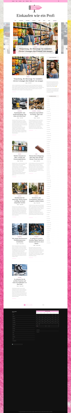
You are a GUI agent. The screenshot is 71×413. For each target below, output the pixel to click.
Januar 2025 (48, 131)
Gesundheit (14, 322)
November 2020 (49, 224)
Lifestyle (19, 277)
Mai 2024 (48, 147)
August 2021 (48, 212)
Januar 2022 (48, 202)
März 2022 (48, 198)
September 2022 (49, 186)
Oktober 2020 (48, 226)
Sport (49, 20)
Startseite (54, 20)
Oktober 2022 (48, 184)
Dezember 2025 (49, 113)
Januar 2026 (48, 111)
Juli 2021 (48, 214)
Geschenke (27, 20)
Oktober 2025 (48, 117)
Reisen (44, 20)
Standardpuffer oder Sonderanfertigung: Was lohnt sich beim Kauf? (19, 114)
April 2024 (48, 149)
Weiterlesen (31, 130)
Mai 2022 (48, 194)
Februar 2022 (48, 200)
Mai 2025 (48, 125)
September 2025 (49, 119)
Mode (39, 20)
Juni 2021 (48, 216)
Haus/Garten (14, 324)
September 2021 (49, 210)
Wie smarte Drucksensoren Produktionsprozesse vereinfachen (19, 240)
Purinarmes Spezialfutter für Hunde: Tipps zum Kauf (36, 114)
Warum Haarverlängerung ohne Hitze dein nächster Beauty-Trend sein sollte (36, 157)
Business (14, 316)
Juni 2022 (48, 192)
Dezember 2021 (49, 204)
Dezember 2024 (49, 133)
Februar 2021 (48, 218)
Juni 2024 (48, 145)
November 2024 (49, 135)
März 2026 (48, 107)
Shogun (18, 204)
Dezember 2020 (49, 222)
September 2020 (49, 228)
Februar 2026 (48, 109)
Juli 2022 (48, 190)
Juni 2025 (48, 123)
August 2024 (48, 141)
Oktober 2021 (48, 208)
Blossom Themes (44, 411)
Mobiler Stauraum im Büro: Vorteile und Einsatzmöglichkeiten (20, 157)
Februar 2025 (48, 129)
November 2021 (49, 206)
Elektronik (21, 20)
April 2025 (48, 127)
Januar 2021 (48, 220)
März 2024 (48, 151)
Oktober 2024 (48, 137)
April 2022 (48, 196)
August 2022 (48, 188)
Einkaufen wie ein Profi (36, 15)
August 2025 (48, 121)
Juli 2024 (48, 143)
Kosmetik (14, 328)
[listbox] (35, 38)
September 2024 (49, 139)
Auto (15, 20)
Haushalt (34, 20)
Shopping (14, 336)
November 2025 (49, 115)
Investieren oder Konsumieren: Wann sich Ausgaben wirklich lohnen (36, 199)
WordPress (51, 411)
